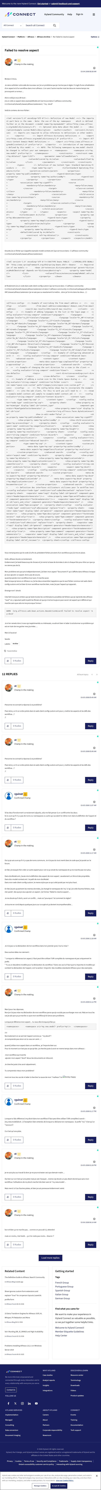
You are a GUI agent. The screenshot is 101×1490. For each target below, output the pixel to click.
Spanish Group (62, 1290)
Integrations (47, 1390)
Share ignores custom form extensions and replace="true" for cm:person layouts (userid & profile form (23, 1295)
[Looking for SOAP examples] (92, 674)
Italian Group (61, 1294)
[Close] (97, 1476)
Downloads (75, 1385)
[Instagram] (22, 1403)
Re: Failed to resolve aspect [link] (63, 37)
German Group (62, 1298)
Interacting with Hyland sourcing (69, 1464)
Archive (15, 644)
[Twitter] (15, 1403)
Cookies (18, 1461)
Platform (21, 37)
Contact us (11, 1390)
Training (74, 1420)
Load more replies (50, 1257)
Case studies (48, 1375)
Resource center (77, 1375)
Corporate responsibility (52, 1430)
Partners (46, 1425)
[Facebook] (8, 1403)
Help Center (61, 1335)
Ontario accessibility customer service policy (36, 1464)
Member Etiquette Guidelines (69, 1331)
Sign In (79, 14)
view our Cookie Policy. (65, 1480)
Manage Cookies (40, 1486)
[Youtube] (36, 1403)
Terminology (76, 1380)
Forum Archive (12, 651)
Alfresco (30, 37)
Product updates (77, 1395)
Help (69, 14)
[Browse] (93, 14)
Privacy (10, 1461)
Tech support (76, 1430)
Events (73, 1415)
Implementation (11, 1415)
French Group (62, 1282)
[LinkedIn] (29, 1403)
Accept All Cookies (59, 1486)
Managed (8, 1420)
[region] (50, 1481)
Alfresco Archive (43, 37)
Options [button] (94, 37)
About (45, 1420)
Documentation (77, 1425)
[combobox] (41, 25)
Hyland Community (54, 14)
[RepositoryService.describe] (96, 674)
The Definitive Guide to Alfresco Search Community (25, 1277)
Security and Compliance (46, 1461)
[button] (8, 661)
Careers (46, 1415)
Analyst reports (49, 1380)
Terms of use (29, 1461)
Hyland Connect (8, 37)
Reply (91, 661)
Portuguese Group (64, 1286)
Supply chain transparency (81, 1461)
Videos (73, 1390)
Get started (42, 3)
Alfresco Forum (11, 1304)
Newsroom (47, 1435)
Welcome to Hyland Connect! (69, 1327)
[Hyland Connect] (20, 14)
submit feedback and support (65, 3)
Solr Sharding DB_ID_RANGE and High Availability (24, 1331)
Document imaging (12, 1435)
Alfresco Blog (10, 1282)
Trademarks (63, 1461)
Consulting (9, 1425)
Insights (46, 1385)
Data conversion (11, 1430)
